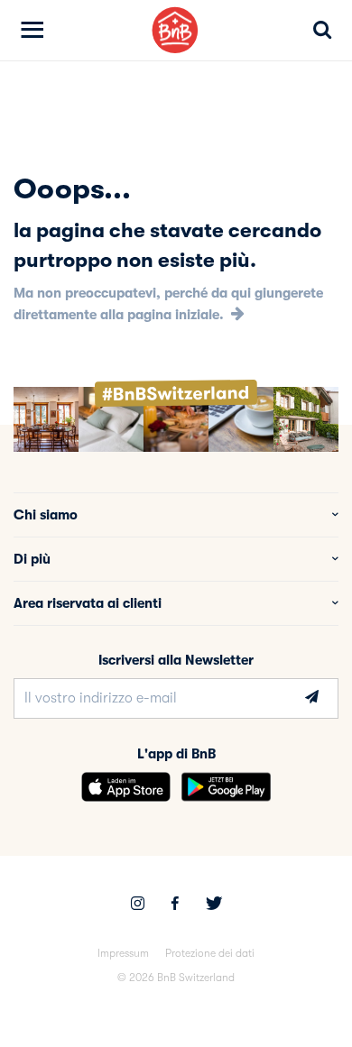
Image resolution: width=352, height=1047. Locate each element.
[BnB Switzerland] (175, 30)
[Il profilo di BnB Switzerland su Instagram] (137, 905)
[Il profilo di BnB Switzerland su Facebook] (175, 905)
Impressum (123, 953)
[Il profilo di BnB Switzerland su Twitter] (214, 905)
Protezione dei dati (210, 953)
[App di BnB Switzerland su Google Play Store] (226, 787)
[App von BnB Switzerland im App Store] (126, 787)
